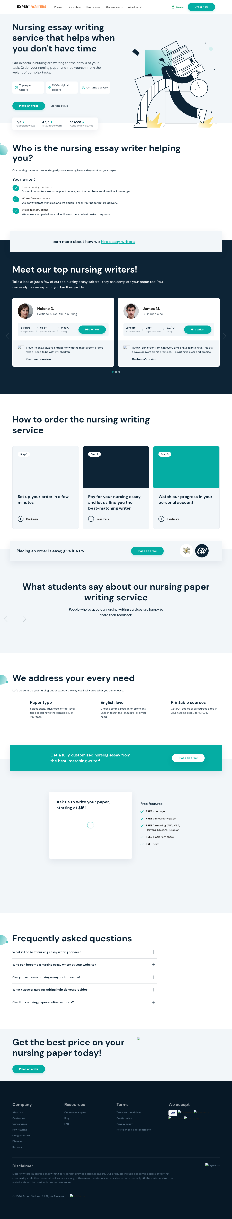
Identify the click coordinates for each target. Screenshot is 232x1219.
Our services (113, 6)
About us (133, 6)
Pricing (58, 6)
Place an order (28, 105)
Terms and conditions (129, 1112)
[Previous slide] (6, 619)
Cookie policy (124, 1118)
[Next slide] (24, 619)
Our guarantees (21, 1135)
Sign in (180, 6)
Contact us (18, 1118)
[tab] (113, 372)
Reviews (17, 1147)
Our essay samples (75, 1112)
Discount (17, 1141)
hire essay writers (118, 241)
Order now (201, 7)
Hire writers (74, 6)
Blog (66, 1118)
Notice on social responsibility (134, 1129)
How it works (19, 1129)
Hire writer (92, 329)
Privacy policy (125, 1123)
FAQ (66, 1123)
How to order (93, 6)
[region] (116, 896)
